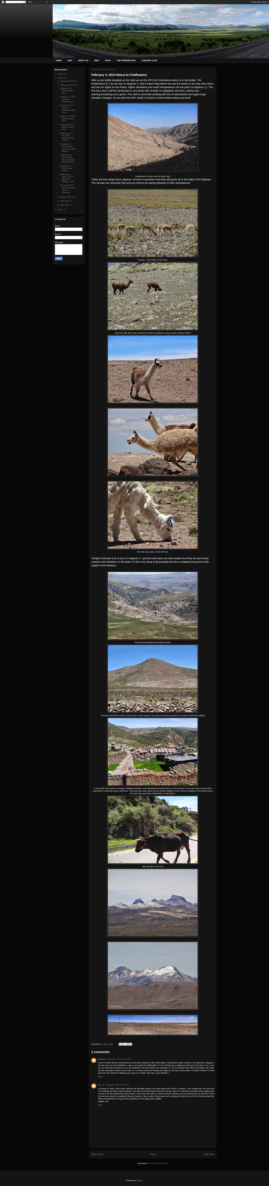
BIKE (96, 60)
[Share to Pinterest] (130, 1044)
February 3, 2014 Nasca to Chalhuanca (67, 99)
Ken (99, 1085)
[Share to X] (125, 1044)
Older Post (209, 1154)
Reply (100, 1077)
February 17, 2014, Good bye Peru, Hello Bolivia (68, 147)
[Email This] (120, 1044)
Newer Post (97, 1154)
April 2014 (65, 201)
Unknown (102, 1059)
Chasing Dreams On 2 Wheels (92, 10)
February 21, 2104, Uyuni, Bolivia (66, 168)
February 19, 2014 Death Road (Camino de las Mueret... (68, 158)
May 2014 (65, 205)
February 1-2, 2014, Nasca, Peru (67, 90)
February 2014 (67, 85)
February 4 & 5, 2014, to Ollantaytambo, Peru (67, 108)
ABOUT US (83, 60)
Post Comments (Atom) (158, 1163)
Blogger (139, 1180)
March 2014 (66, 197)
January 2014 (66, 81)
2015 (60, 209)
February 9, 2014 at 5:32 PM (117, 1085)
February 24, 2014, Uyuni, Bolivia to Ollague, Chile (67, 178)
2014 (60, 78)
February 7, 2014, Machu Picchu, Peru (68, 118)
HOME (59, 60)
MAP (70, 60)
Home (153, 1154)
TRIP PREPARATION (126, 60)
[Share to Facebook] (128, 1044)
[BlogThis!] (122, 1044)
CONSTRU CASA (149, 60)
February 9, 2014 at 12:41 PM (119, 1059)
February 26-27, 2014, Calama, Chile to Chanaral (67, 188)
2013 (60, 74)
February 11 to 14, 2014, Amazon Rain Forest (67, 136)
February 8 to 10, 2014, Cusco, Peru (67, 127)
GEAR (108, 60)
